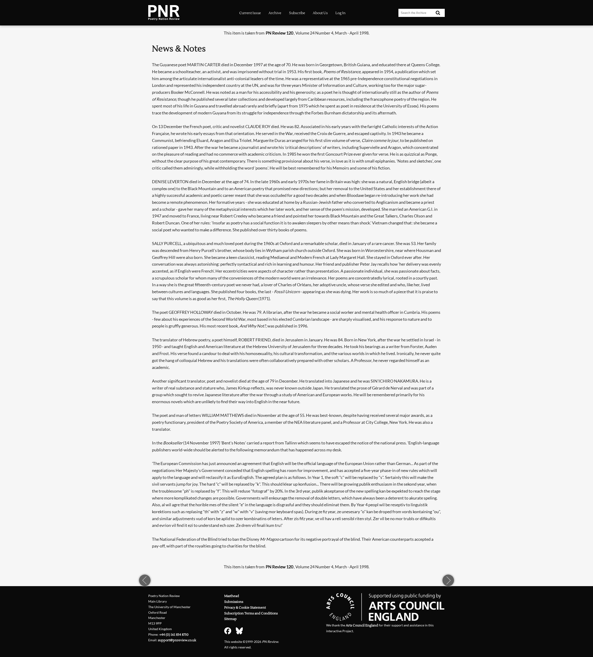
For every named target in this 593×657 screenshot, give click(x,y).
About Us (320, 13)
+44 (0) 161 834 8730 (174, 634)
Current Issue (250, 13)
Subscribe (297, 13)
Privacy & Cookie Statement (245, 607)
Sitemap (230, 619)
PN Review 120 (279, 32)
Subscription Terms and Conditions (251, 613)
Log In (340, 13)
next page (448, 580)
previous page (145, 580)
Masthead (231, 596)
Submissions (233, 602)
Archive (274, 13)
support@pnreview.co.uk (177, 640)
